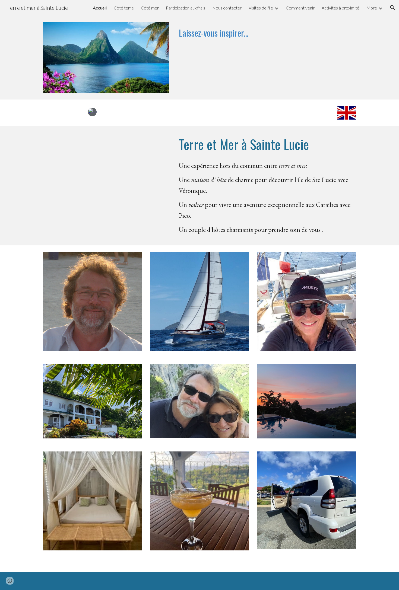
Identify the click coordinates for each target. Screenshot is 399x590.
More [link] (371, 7)
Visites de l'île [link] (261, 7)
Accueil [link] (100, 7)
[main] (266, 35)
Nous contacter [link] (227, 7)
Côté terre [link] (124, 7)
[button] (392, 7)
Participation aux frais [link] (185, 7)
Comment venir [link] (300, 7)
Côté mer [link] (150, 7)
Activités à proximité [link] (340, 7)
